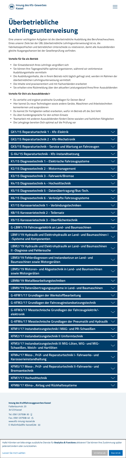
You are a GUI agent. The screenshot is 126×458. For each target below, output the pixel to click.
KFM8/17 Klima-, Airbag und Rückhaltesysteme (44, 385)
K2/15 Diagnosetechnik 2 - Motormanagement (43, 168)
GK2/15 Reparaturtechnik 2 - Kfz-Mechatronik (43, 139)
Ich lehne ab (100, 453)
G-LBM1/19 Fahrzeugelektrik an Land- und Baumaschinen (51, 227)
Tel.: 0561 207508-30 (19, 414)
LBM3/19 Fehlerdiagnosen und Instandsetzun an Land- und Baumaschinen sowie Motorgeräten (52, 259)
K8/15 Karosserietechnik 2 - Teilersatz (37, 212)
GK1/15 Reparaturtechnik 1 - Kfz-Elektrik (39, 131)
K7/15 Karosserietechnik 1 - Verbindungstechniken (46, 205)
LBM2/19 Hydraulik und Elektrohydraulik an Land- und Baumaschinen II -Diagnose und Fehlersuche (59, 248)
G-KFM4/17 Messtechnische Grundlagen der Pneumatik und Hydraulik (59, 321)
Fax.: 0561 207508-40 (19, 418)
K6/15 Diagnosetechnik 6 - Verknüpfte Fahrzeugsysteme (50, 197)
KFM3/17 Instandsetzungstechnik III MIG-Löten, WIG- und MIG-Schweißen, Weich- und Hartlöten (55, 345)
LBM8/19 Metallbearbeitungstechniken (38, 280)
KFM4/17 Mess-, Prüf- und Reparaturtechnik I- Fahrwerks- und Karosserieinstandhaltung (55, 356)
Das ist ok (115, 453)
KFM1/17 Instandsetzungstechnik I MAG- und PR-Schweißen (53, 328)
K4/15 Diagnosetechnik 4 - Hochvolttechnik (41, 183)
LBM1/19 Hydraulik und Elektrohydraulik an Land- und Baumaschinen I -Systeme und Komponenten (59, 236)
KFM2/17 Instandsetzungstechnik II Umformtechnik (47, 336)
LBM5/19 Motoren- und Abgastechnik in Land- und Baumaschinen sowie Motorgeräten (56, 271)
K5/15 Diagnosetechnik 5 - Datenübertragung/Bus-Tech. (50, 190)
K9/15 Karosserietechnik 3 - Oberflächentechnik (44, 219)
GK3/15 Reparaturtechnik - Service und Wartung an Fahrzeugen (55, 146)
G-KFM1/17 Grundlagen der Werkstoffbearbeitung (46, 295)
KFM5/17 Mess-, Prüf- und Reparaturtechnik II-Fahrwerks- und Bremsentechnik (55, 368)
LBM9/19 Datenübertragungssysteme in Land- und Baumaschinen (57, 287)
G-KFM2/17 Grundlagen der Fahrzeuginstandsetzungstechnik (53, 302)
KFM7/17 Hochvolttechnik (29, 377)
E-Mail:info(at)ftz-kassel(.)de (23, 424)
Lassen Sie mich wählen (13, 453)
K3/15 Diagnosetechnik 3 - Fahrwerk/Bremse (42, 175)
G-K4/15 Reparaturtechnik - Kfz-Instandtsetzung (45, 153)
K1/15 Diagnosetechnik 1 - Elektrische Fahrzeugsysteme (50, 161)
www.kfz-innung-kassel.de (22, 421)
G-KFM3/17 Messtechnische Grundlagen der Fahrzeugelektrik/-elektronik (55, 311)
